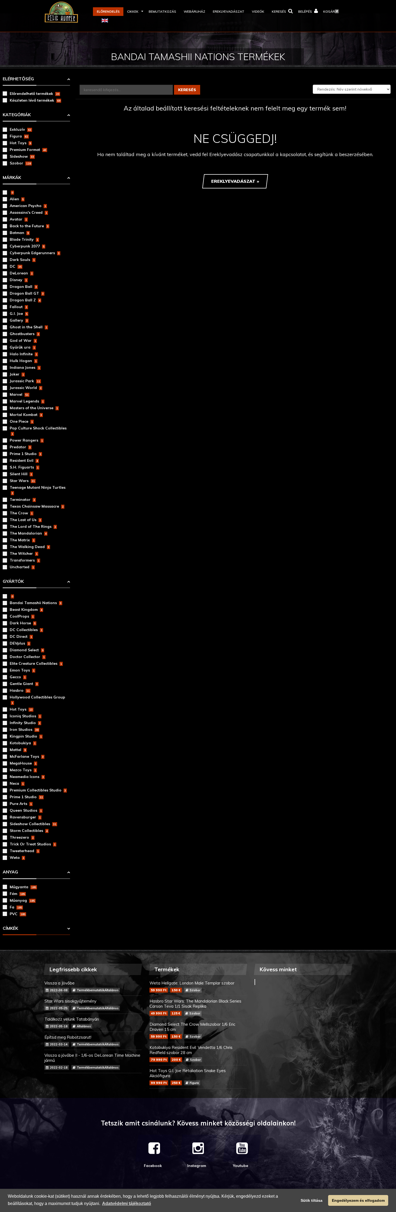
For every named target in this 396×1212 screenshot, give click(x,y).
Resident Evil (24, 460)
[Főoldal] (68, 12)
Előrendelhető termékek (34, 93)
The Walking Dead (29, 546)
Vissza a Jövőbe (81, 986)
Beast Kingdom (26, 609)
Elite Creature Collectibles (36, 663)
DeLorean (21, 273)
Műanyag (22, 900)
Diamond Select (26, 650)
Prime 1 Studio (25, 453)
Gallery (19, 320)
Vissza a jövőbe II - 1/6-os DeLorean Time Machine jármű (92, 1061)
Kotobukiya (23, 743)
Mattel (18, 749)
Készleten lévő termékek (35, 100)
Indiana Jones (25, 367)
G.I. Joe (18, 313)
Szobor (20, 163)
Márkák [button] (12, 177)
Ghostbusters (24, 333)
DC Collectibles (26, 629)
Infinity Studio (25, 722)
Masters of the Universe (34, 407)
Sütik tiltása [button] (311, 1200)
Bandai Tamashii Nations (35, 602)
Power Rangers (26, 440)
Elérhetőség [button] (18, 78)
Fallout (18, 306)
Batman (19, 232)
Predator (20, 447)
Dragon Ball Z (25, 300)
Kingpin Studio (26, 736)
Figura (19, 136)
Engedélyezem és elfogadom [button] (358, 1200)
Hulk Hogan (23, 360)
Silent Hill (21, 473)
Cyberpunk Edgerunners (35, 252)
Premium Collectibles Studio (38, 790)
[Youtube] (242, 1148)
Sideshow (22, 156)
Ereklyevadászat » (235, 181)
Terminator (22, 499)
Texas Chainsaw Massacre (37, 506)
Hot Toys (20, 142)
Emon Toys (22, 670)
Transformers (24, 560)
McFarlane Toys (27, 756)
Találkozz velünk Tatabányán (71, 1022)
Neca (17, 783)
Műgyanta (23, 886)
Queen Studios (26, 810)
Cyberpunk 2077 (27, 246)
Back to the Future (29, 225)
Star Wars (22, 480)
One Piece (21, 421)
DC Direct (21, 636)
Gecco (18, 676)
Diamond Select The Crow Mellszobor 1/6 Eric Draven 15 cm (192, 1030)
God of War (23, 340)
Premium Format (28, 149)
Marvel (19, 394)
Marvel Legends (27, 401)
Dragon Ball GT (27, 293)
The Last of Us (25, 519)
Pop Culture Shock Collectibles (38, 431)
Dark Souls (22, 259)
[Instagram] (198, 1148)
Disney (18, 279)
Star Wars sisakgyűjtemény (81, 1004)
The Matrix (22, 540)
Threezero (22, 837)
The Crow (21, 513)
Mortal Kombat (26, 414)
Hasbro (20, 690)
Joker (17, 374)
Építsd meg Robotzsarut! (81, 1040)
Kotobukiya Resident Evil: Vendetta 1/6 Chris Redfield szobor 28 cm (191, 1053)
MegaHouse (23, 763)
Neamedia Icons (27, 776)
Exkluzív (20, 129)
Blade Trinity (24, 239)
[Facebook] (154, 1148)
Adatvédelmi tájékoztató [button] (126, 1203)
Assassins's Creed (28, 212)
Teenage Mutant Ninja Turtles (37, 490)
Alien (17, 199)
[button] (134, 11)
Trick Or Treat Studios (32, 844)
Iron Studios (24, 729)
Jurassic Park (25, 380)
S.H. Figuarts (24, 467)
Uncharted (22, 566)
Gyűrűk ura (22, 347)
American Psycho (28, 205)
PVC (17, 913)
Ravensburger (25, 817)
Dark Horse (23, 623)
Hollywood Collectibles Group (37, 700)
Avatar (18, 219)
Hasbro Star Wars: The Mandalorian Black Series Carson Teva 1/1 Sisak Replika (195, 1006)
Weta (17, 857)
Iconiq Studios (25, 716)
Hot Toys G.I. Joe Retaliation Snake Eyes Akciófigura (188, 1076)
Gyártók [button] (13, 581)
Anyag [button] (10, 871)
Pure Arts (21, 803)
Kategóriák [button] (17, 114)
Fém (17, 893)
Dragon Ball (23, 286)
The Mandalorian (28, 533)
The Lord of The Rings (33, 526)
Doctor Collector (27, 656)
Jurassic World (25, 387)
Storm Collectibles (29, 830)
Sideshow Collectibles (33, 823)
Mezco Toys (23, 769)
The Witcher (23, 553)
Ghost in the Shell (28, 327)
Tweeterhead (24, 850)
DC (16, 266)
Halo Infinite (23, 354)
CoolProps (22, 616)
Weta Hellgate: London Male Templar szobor (192, 986)
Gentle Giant (24, 683)
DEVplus (20, 643)
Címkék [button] (10, 928)
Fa (16, 907)
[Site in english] (105, 20)
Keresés (187, 89)
